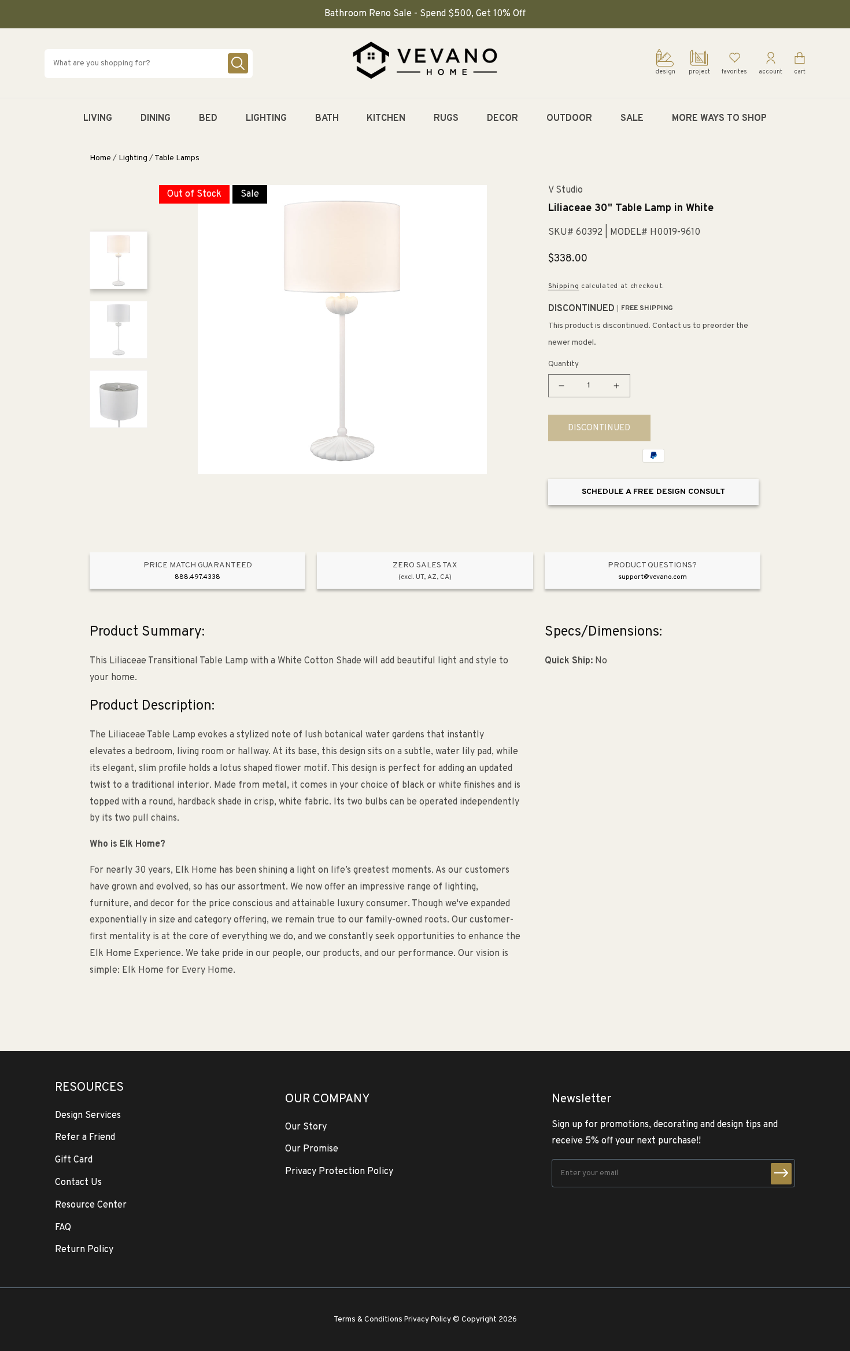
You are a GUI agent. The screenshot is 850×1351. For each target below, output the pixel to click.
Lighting (133, 158)
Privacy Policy (427, 1319)
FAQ (63, 1228)
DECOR (502, 118)
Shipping (563, 286)
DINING (156, 118)
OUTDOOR (569, 118)
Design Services (88, 1115)
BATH (327, 118)
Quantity (563, 364)
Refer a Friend (85, 1137)
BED (208, 118)
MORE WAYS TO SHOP (719, 118)
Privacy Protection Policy (339, 1171)
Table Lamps (176, 158)
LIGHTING (266, 118)
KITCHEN (386, 118)
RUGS (446, 118)
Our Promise (311, 1149)
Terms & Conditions (368, 1319)
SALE (632, 118)
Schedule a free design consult (653, 492)
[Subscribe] (781, 1173)
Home (100, 158)
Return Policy (84, 1250)
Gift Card (74, 1160)
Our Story (306, 1127)
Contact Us (78, 1182)
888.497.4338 (197, 577)
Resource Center (91, 1205)
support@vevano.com (652, 577)
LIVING (97, 118)
